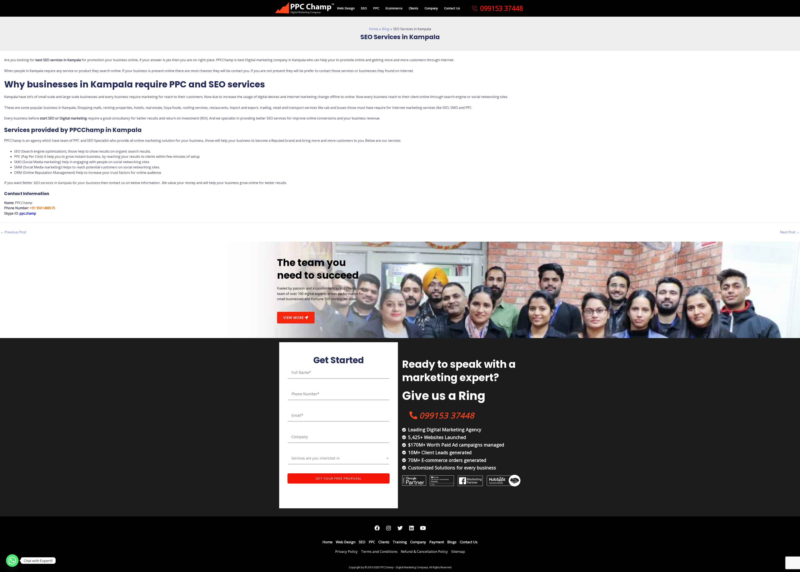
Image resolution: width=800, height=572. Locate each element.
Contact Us (452, 8)
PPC (376, 8)
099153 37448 (501, 8)
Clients (413, 8)
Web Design (346, 8)
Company (431, 8)
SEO (364, 8)
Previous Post (13, 232)
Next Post (790, 232)
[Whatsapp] (12, 560)
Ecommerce (393, 8)
